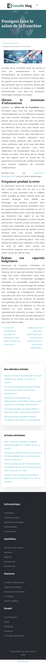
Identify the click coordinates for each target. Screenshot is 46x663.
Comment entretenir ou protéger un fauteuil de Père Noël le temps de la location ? (12, 336)
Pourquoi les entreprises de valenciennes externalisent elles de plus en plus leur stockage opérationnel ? (23, 401)
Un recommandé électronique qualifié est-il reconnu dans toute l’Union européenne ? (22, 390)
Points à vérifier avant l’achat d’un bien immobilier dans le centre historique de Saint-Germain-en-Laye (22, 467)
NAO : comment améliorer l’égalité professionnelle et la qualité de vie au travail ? (22, 445)
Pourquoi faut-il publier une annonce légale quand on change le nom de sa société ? (22, 478)
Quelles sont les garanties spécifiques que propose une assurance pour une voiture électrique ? (34, 337)
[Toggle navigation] (37, 5)
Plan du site (23, 661)
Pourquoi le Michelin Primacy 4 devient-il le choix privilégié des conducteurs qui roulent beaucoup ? (23, 456)
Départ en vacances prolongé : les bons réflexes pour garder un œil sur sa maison (23, 379)
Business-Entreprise (11, 43)
